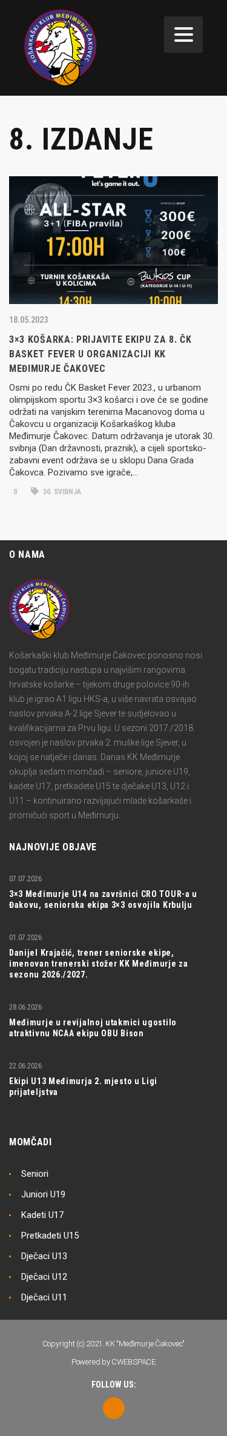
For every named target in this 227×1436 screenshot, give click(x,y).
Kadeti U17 (42, 1214)
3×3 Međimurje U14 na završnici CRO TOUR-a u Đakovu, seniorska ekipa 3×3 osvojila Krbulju (103, 899)
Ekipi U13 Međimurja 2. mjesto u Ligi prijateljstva (83, 1086)
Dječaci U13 (44, 1256)
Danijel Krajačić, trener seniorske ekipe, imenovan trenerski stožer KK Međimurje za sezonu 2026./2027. (98, 963)
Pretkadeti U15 (50, 1235)
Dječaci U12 (44, 1276)
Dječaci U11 (44, 1297)
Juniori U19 (43, 1194)
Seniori (34, 1173)
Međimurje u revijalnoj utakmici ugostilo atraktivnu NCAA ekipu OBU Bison (93, 1027)
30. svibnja (61, 492)
